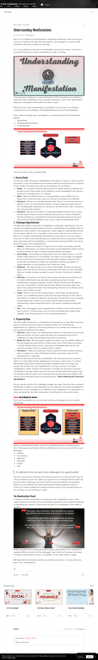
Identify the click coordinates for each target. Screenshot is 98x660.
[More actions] (83, 25)
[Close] (96, 656)
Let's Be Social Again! (12, 608)
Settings (80, 657)
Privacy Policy (11, 658)
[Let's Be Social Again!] (18, 597)
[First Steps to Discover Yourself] (49, 597)
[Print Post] (14, 569)
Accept (90, 657)
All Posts (7, 12)
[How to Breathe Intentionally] (80, 597)
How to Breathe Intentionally (76, 608)
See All (92, 585)
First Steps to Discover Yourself (46, 608)
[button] (91, 12)
